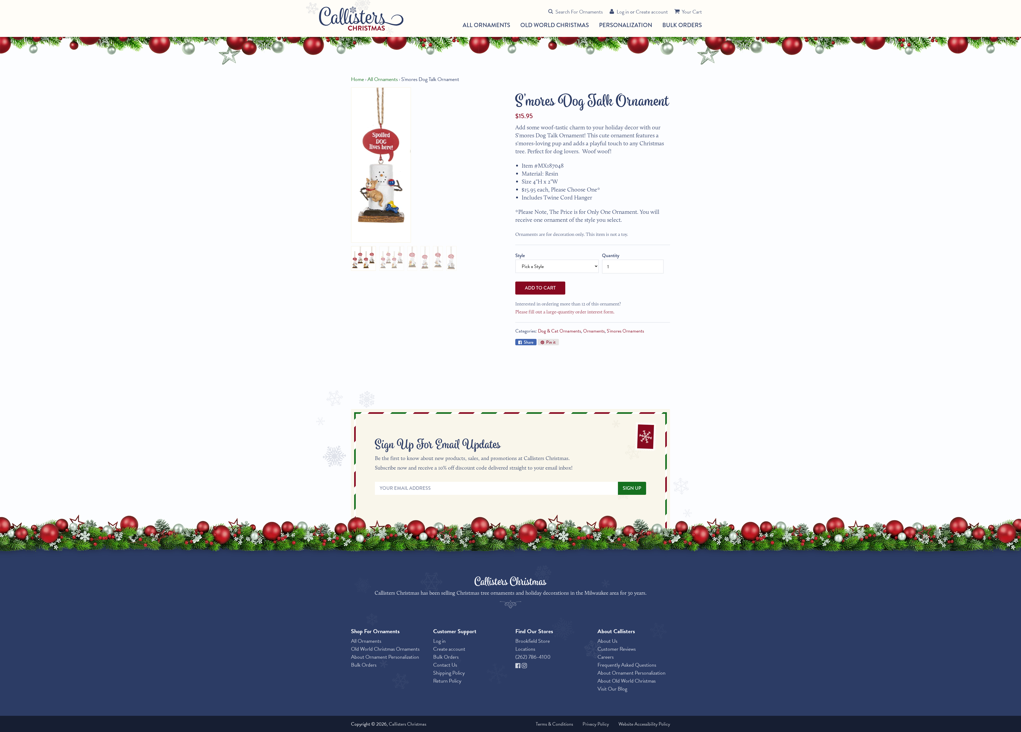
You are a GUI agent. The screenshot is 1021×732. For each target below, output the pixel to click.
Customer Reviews (616, 649)
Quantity (610, 255)
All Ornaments (486, 25)
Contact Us (445, 665)
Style (520, 255)
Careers (605, 657)
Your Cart (692, 12)
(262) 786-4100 (533, 657)
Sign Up (632, 488)
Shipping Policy (449, 673)
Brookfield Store (532, 641)
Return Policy (447, 681)
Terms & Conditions (554, 723)
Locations (525, 649)
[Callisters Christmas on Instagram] (524, 665)
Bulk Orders (682, 25)
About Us (607, 641)
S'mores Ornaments (625, 330)
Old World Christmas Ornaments (385, 649)
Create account (652, 12)
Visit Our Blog (612, 689)
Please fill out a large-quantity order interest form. (564, 312)
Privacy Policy (596, 723)
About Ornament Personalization (385, 657)
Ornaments (594, 330)
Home (357, 79)
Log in (623, 12)
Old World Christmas (554, 25)
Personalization (625, 25)
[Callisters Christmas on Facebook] (518, 665)
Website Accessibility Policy (644, 723)
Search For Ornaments (579, 12)
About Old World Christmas (626, 681)
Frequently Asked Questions (626, 665)
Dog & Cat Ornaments (559, 330)
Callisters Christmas (407, 723)
